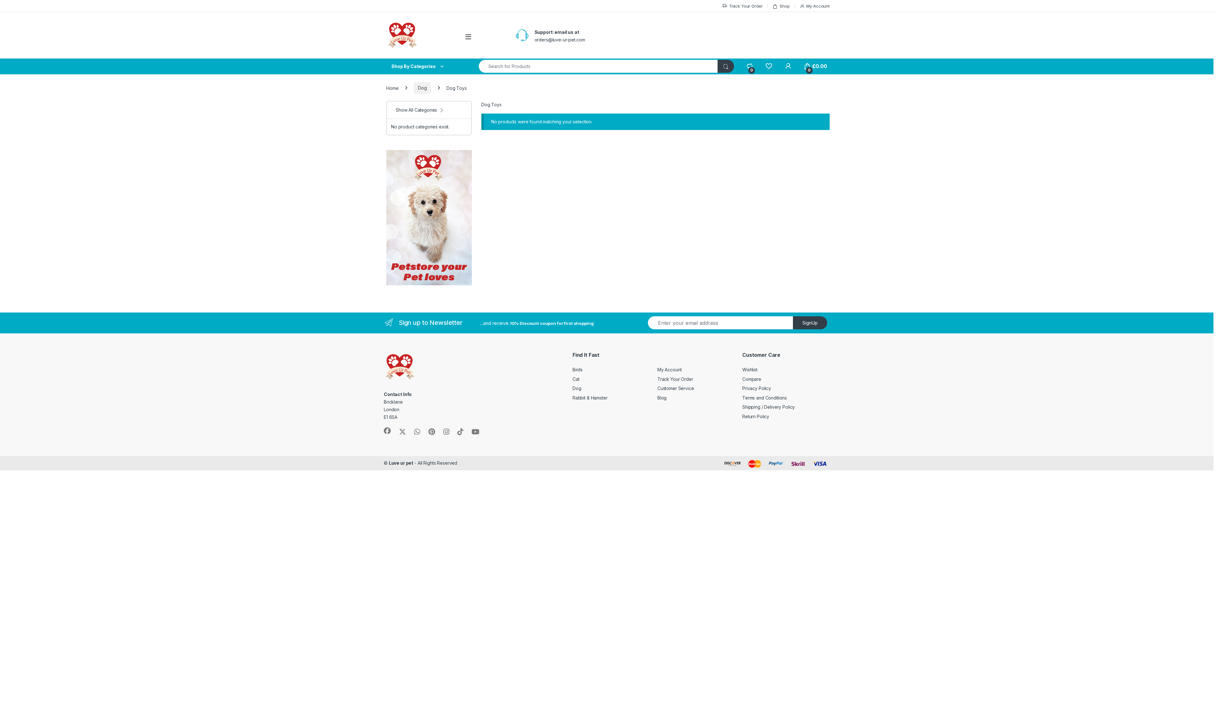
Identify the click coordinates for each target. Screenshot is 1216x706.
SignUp (810, 322)
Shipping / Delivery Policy (768, 407)
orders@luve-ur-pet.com (560, 39)
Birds (578, 369)
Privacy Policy (756, 388)
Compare (751, 379)
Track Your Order (746, 6)
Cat (576, 379)
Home (392, 87)
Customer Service (675, 388)
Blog (662, 397)
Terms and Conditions (764, 397)
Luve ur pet (401, 463)
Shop (784, 6)
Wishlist (749, 369)
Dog (422, 87)
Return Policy (755, 416)
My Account (818, 6)
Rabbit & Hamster (590, 397)
